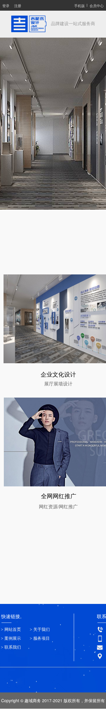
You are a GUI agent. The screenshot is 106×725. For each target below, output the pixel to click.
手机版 (79, 5)
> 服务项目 (40, 638)
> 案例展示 (11, 638)
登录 (5, 5)
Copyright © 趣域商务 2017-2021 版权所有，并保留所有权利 (53, 708)
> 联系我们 (11, 647)
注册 (17, 5)
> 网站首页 (11, 629)
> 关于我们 (40, 629)
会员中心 (97, 5)
